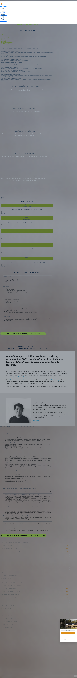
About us (3, 14)
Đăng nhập (2, 21)
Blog (3, 19)
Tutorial (3, 18)
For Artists (3, 15)
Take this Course (68, 632)
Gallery (3, 17)
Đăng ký (5, 21)
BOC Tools (4, 16)
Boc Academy (3, 6)
